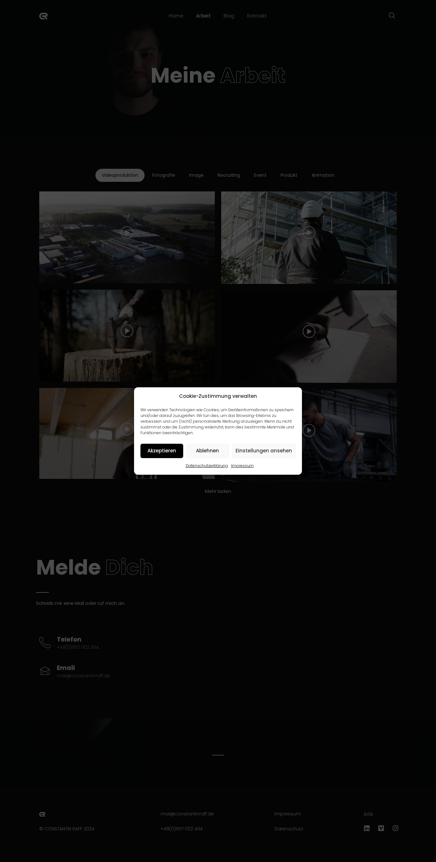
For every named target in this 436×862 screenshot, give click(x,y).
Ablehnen (207, 450)
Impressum (242, 465)
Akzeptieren (161, 450)
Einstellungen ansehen (264, 450)
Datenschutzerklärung (207, 465)
